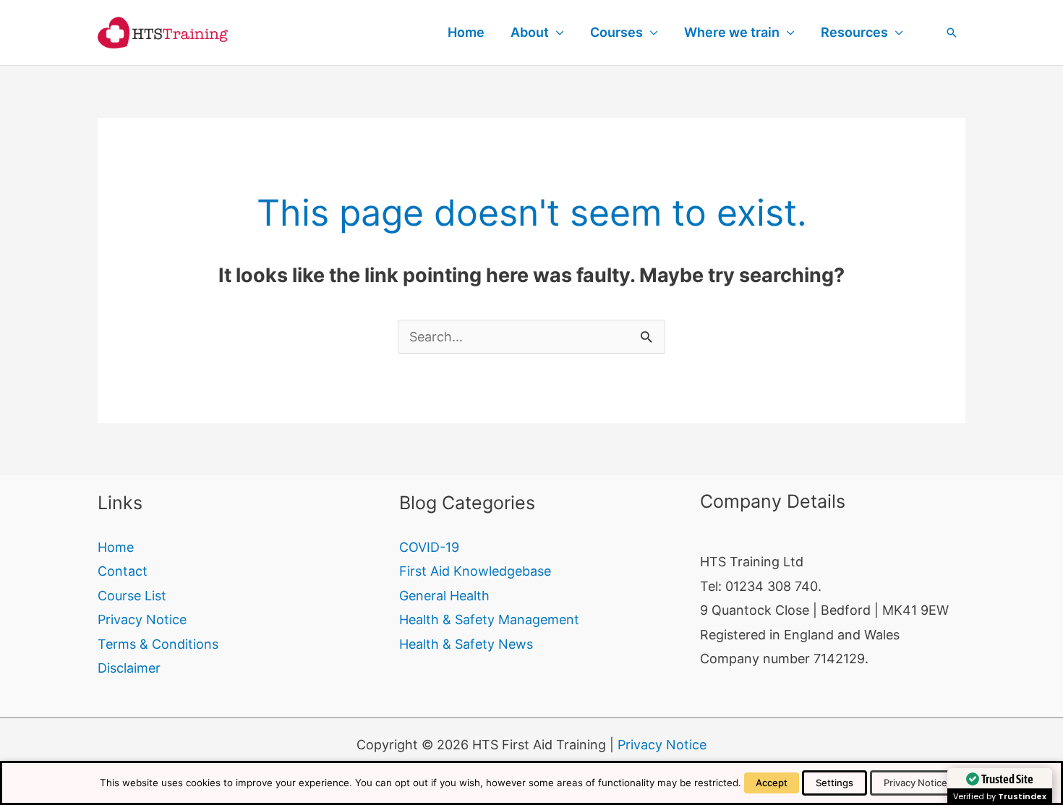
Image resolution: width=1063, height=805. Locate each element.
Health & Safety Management (489, 619)
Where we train (732, 32)
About (530, 32)
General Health (444, 595)
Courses (616, 32)
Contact (123, 571)
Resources (854, 32)
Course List (132, 595)
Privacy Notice (142, 619)
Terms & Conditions (158, 644)
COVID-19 (429, 547)
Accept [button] (771, 782)
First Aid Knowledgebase (475, 571)
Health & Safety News (466, 644)
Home (466, 32)
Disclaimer (129, 668)
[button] (951, 32)
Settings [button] (834, 782)
